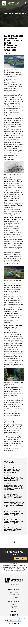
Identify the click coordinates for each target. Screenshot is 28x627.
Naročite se (20, 558)
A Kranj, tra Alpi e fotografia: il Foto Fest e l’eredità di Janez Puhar (13, 496)
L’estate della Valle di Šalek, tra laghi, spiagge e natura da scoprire (13, 521)
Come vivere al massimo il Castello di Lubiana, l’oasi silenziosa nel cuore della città (14, 505)
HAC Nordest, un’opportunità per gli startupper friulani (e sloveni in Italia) (12, 470)
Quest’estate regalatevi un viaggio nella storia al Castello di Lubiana (13, 529)
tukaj (19, 620)
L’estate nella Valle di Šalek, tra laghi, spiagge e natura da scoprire (13, 513)
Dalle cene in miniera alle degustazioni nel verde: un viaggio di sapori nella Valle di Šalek (13, 487)
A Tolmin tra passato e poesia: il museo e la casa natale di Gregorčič (13, 478)
